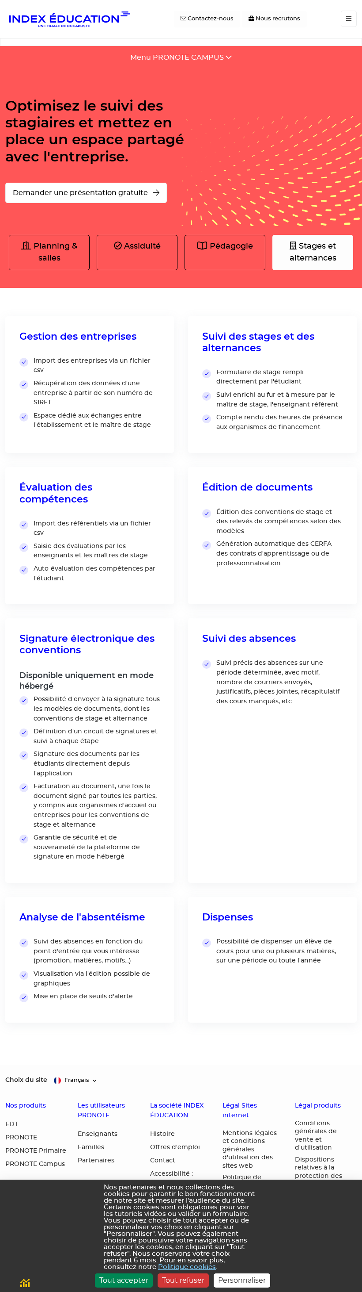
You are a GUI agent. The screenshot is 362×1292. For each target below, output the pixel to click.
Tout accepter (123, 1280)
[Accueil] (68, 19)
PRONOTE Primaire (35, 1151)
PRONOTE (21, 1138)
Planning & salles (54, 252)
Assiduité (141, 246)
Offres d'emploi (175, 1147)
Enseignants (97, 1134)
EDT (11, 1124)
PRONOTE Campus (35, 1164)
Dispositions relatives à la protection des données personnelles (318, 1176)
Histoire (162, 1134)
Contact (162, 1161)
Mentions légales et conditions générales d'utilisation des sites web (249, 1149)
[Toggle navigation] (349, 19)
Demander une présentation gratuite (81, 192)
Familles (91, 1147)
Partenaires (96, 1161)
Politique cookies (187, 1267)
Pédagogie (230, 246)
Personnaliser (242, 1280)
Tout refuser (183, 1280)
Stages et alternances (313, 252)
